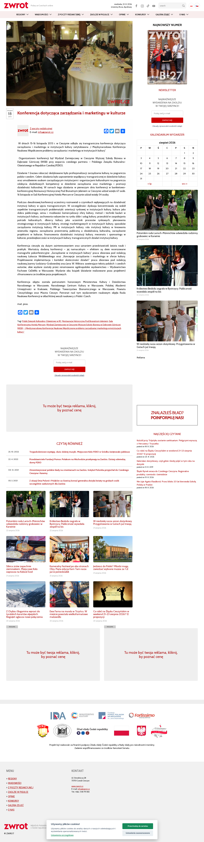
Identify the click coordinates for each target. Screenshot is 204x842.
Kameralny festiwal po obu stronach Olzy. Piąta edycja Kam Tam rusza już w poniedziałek (69, 569)
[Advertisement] (167, 378)
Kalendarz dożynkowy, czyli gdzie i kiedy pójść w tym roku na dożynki (166, 462)
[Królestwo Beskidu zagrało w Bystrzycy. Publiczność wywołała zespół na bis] (69, 504)
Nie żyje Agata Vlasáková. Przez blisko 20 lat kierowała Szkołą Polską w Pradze (166, 483)
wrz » (184, 183)
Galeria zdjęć (163, 14)
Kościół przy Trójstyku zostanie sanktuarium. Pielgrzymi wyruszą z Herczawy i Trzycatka (167, 442)
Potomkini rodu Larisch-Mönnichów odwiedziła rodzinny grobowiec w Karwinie (25, 524)
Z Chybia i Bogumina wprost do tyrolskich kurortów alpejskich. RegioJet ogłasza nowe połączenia (24, 614)
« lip (150, 183)
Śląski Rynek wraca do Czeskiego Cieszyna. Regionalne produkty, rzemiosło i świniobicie (163, 473)
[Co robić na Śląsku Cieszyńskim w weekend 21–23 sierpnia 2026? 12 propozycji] (113, 594)
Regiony (20, 14)
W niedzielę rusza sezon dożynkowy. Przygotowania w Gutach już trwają (112, 522)
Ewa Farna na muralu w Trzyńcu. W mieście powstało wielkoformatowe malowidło (69, 614)
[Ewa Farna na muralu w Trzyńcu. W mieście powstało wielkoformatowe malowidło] (69, 594)
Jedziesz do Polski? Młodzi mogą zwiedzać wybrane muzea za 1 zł (110, 568)
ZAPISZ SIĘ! (69, 369)
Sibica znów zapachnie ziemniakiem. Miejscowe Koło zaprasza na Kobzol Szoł (21, 569)
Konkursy (140, 14)
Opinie (122, 14)
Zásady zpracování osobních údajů (69, 375)
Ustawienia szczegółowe (62, 835)
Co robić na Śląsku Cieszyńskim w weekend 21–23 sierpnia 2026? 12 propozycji (111, 614)
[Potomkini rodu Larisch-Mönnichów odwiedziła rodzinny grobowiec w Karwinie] (26, 504)
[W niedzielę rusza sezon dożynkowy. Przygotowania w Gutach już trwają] (113, 504)
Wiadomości (41, 14)
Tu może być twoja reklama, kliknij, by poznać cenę (69, 408)
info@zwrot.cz (45, 132)
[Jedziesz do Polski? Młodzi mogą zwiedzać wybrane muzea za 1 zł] (113, 549)
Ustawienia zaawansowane (138, 833)
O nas (182, 14)
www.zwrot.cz (77, 786)
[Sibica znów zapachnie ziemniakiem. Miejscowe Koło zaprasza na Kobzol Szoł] (26, 549)
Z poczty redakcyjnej (69, 14)
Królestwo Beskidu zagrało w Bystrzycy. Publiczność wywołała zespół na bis (67, 524)
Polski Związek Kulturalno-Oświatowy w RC (41, 321)
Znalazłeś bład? (167, 415)
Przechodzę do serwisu (138, 826)
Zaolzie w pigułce (99, 14)
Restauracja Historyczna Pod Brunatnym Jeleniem (85, 321)
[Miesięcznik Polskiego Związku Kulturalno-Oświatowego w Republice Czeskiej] (17, 5)
